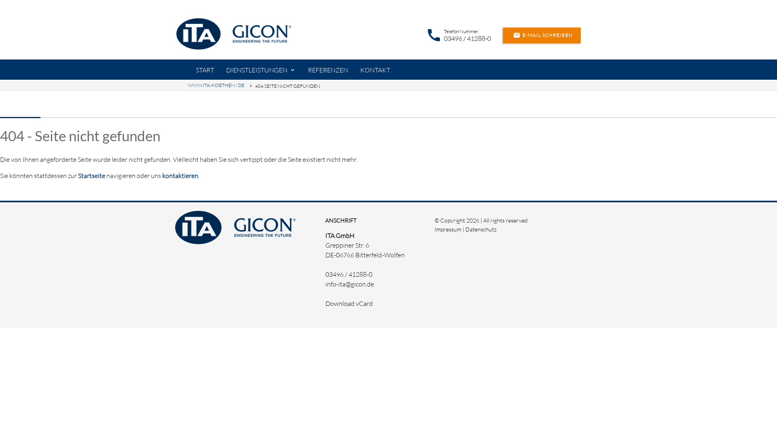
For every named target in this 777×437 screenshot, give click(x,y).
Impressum (448, 229)
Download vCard (349, 303)
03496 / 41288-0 (467, 38)
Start (205, 70)
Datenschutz (481, 229)
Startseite (91, 176)
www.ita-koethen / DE (216, 85)
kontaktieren (180, 176)
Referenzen (328, 70)
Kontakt (375, 70)
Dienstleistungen (256, 70)
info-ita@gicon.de (349, 284)
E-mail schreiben (543, 35)
